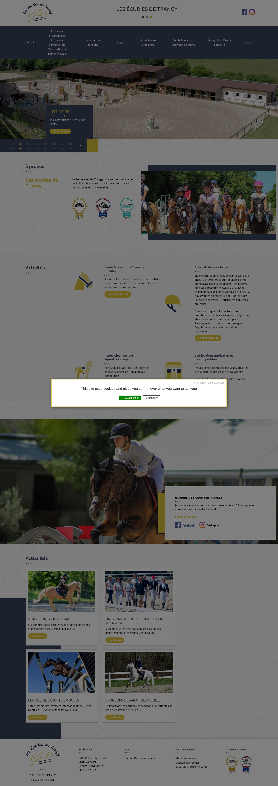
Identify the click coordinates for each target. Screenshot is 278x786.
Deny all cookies (214, 384)
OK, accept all (131, 398)
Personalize (151, 398)
